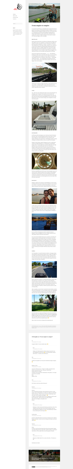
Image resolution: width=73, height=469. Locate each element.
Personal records (15, 17)
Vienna (35, 327)
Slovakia (33, 327)
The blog (14, 14)
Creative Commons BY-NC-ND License (43, 466)
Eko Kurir (55, 290)
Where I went (15, 15)
